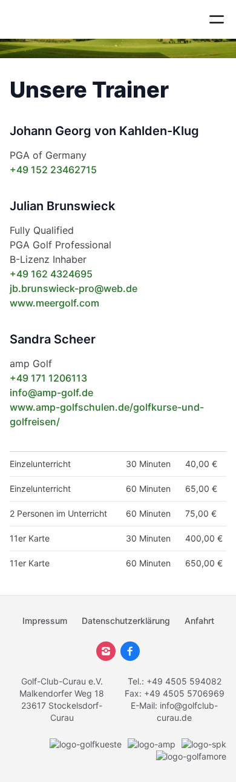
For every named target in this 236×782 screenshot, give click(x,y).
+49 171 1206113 (48, 378)
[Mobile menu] (216, 19)
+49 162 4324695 (51, 274)
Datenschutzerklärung (126, 620)
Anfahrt (199, 620)
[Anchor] (179, 90)
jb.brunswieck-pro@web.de (73, 288)
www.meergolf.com (54, 303)
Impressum (44, 620)
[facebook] (130, 651)
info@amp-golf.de (51, 392)
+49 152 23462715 (53, 170)
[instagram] (106, 651)
